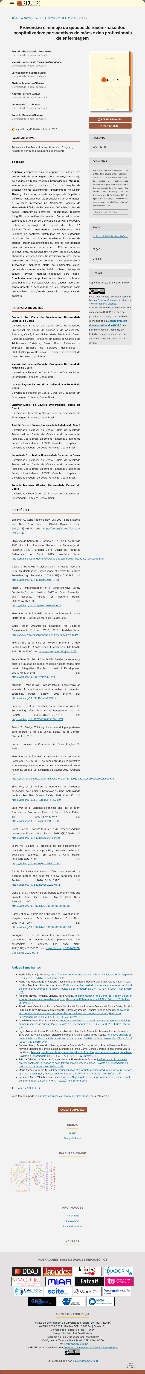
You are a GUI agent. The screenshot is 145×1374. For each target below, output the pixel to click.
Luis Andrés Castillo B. (85, 1360)
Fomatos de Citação (106, 212)
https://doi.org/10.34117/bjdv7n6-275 (34, 676)
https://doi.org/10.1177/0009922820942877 (37, 719)
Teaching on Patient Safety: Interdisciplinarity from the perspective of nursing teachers (81, 1052)
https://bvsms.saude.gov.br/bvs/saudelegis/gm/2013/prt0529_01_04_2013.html (58, 558)
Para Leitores (72, 1215)
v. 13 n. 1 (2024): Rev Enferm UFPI (56, 17)
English (72, 1133)
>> (39, 1087)
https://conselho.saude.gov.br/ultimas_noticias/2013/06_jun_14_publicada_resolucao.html (63, 778)
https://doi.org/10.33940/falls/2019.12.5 (35, 698)
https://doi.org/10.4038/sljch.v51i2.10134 (36, 863)
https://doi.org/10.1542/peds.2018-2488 (35, 579)
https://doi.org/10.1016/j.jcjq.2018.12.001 (35, 820)
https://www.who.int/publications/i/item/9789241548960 (45, 634)
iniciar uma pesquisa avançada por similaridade (62, 1095)
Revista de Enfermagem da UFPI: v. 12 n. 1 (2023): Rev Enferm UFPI (58, 1055)
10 (33, 1087)
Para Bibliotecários (72, 1226)
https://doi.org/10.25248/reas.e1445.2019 (36, 799)
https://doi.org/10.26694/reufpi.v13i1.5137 (36, 129)
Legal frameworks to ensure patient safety (75, 974)
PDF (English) (111, 125)
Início (15, 17)
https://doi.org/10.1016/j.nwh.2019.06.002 (36, 605)
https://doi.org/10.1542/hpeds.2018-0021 (36, 837)
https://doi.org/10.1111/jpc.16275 (58, 651)
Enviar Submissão (72, 1109)
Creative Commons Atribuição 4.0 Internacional (90, 1347)
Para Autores (72, 1221)
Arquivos (27, 17)
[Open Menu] (11, 3)
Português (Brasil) (72, 1138)
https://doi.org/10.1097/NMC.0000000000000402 (41, 905)
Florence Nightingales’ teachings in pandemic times (91, 1077)
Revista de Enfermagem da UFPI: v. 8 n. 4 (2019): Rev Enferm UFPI (83, 1073)
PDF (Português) (112, 119)
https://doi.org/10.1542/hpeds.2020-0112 (36, 884)
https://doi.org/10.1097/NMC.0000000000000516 (41, 927)
